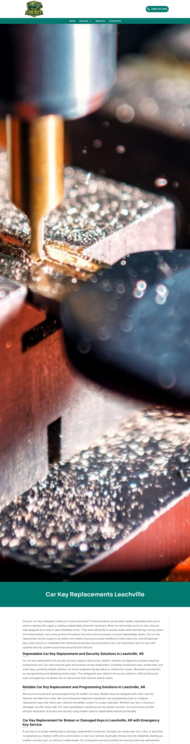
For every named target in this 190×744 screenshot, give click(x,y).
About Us (100, 20)
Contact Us (115, 20)
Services (83, 20)
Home (72, 20)
